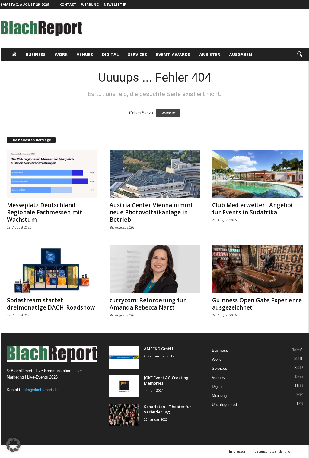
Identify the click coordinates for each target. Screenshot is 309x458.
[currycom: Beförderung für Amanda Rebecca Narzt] (155, 269)
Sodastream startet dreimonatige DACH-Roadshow (51, 303)
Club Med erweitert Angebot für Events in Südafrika (253, 208)
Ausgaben (240, 54)
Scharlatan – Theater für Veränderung (167, 409)
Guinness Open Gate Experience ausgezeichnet (257, 303)
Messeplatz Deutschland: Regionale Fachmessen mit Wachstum (44, 212)
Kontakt (67, 4)
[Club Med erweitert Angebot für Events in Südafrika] (257, 174)
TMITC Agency (59, 451)
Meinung (219, 395)
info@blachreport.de (40, 390)
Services (137, 54)
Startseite (168, 113)
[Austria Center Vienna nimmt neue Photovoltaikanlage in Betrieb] (155, 174)
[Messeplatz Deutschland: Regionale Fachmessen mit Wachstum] (52, 174)
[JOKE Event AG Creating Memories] (124, 386)
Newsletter (115, 4)
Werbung (90, 4)
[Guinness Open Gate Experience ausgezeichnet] (257, 269)
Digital (110, 54)
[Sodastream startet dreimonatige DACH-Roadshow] (52, 269)
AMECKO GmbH (158, 348)
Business (36, 54)
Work (61, 54)
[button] (299, 54)
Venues (85, 54)
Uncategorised (224, 404)
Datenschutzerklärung (272, 451)
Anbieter (209, 54)
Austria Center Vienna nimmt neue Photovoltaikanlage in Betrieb (151, 212)
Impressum (238, 451)
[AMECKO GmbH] (124, 357)
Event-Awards (173, 54)
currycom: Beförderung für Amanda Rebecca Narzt (148, 303)
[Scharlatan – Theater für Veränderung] (124, 415)
